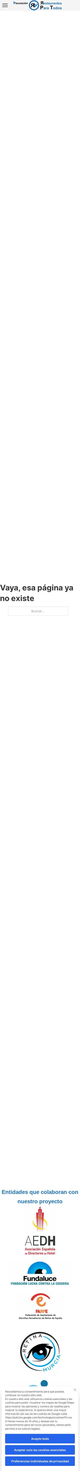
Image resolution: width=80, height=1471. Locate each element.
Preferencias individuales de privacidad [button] (40, 1461)
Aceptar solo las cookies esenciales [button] (40, 1450)
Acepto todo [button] (40, 1438)
